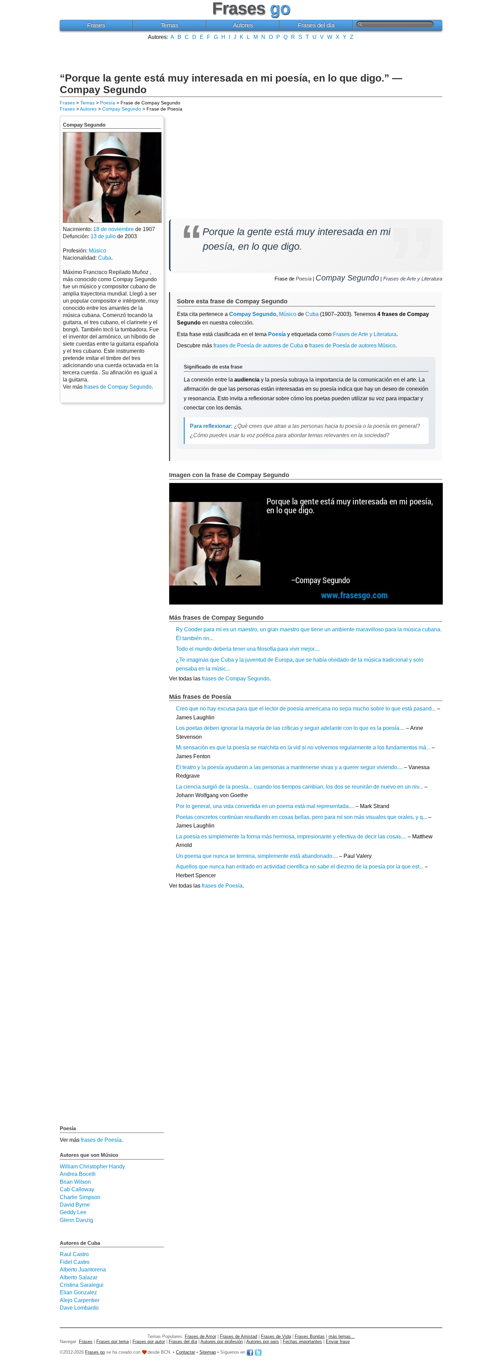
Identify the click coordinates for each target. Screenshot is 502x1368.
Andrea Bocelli (78, 1174)
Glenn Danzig (76, 1220)
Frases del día (316, 25)
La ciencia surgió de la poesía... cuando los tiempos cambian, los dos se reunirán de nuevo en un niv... (299, 787)
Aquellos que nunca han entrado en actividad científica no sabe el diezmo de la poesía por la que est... (299, 866)
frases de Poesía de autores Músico (352, 345)
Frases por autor (149, 1341)
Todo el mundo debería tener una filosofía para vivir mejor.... (248, 649)
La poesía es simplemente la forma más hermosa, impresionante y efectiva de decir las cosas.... (291, 836)
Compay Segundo (121, 109)
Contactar (185, 1352)
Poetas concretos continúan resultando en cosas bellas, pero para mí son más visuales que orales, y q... (301, 817)
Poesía (107, 102)
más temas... (342, 1336)
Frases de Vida (276, 1336)
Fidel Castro (74, 1262)
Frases (96, 25)
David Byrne (75, 1205)
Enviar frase (338, 1341)
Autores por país (262, 1341)
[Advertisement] (251, 55)
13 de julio (103, 236)
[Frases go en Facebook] (250, 1352)
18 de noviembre (113, 229)
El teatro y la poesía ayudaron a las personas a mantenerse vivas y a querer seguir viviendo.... (289, 767)
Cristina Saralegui (81, 1285)
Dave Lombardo (79, 1308)
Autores (243, 25)
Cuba (312, 314)
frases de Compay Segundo (235, 678)
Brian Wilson (75, 1182)
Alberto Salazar (78, 1277)
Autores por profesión (221, 1341)
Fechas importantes (302, 1341)
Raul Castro (74, 1254)
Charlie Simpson (80, 1197)
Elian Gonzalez (78, 1292)
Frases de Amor (200, 1336)
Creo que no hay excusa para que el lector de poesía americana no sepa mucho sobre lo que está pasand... (306, 708)
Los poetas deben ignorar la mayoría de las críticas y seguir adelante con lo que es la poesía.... (290, 728)
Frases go (95, 1352)
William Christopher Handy (92, 1166)
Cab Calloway (77, 1189)
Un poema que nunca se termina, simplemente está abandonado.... (257, 856)
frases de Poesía (222, 886)
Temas (169, 25)
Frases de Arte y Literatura (412, 279)
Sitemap (207, 1352)
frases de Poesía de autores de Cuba (258, 345)
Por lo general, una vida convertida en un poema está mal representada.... (265, 806)
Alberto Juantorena (83, 1269)
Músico (287, 314)
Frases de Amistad (238, 1336)
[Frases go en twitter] (258, 1352)
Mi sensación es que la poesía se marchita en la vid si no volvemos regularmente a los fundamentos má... (303, 747)
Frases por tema (112, 1341)
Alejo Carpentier (79, 1300)
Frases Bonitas (310, 1336)
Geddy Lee (73, 1212)
